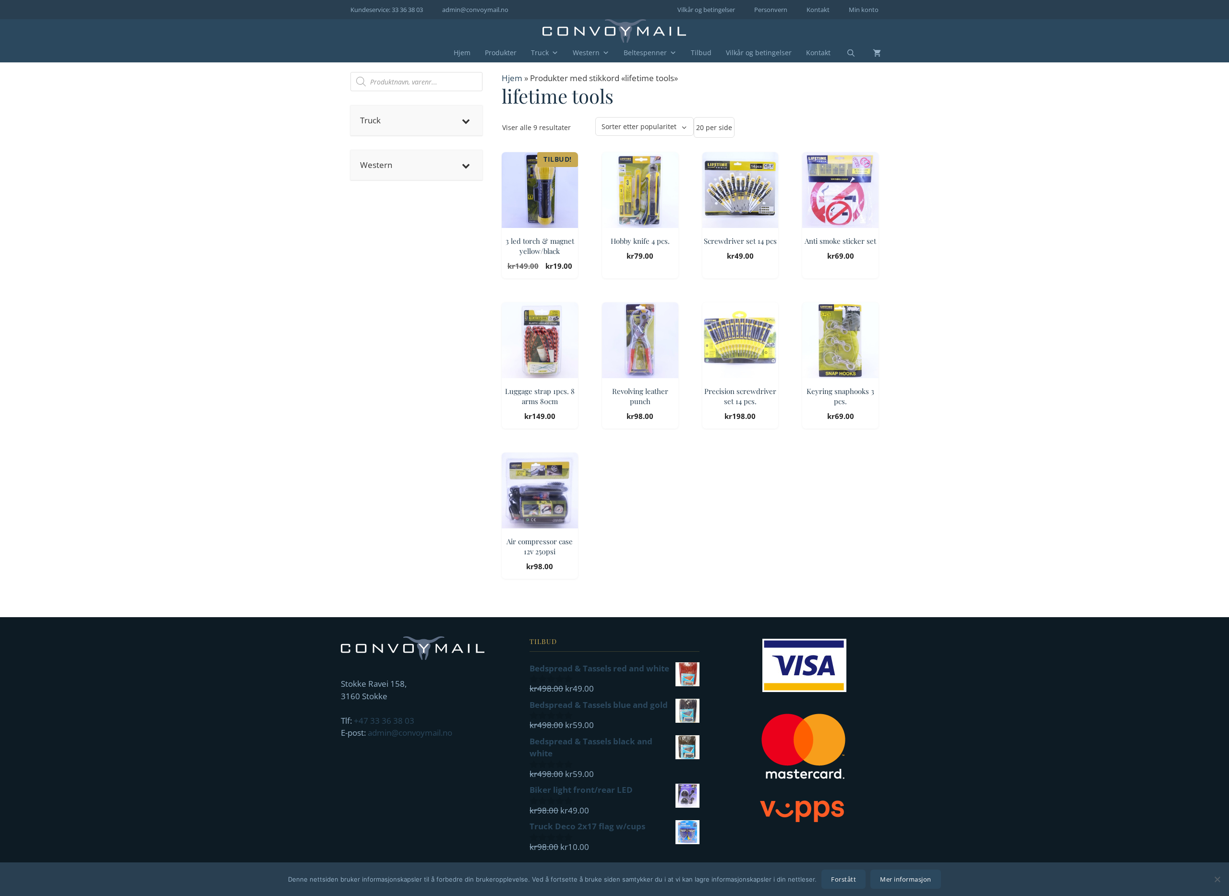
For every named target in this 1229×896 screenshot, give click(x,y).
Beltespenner (645, 52)
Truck (540, 52)
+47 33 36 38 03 (384, 720)
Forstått (843, 879)
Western (586, 52)
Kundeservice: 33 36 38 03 (386, 9)
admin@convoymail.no (475, 9)
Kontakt (818, 9)
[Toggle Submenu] (465, 120)
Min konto (864, 9)
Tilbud (701, 52)
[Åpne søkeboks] (845, 53)
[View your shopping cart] (869, 52)
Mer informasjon (905, 879)
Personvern (770, 9)
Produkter (501, 52)
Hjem (462, 52)
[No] (1217, 879)
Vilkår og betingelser (706, 9)
